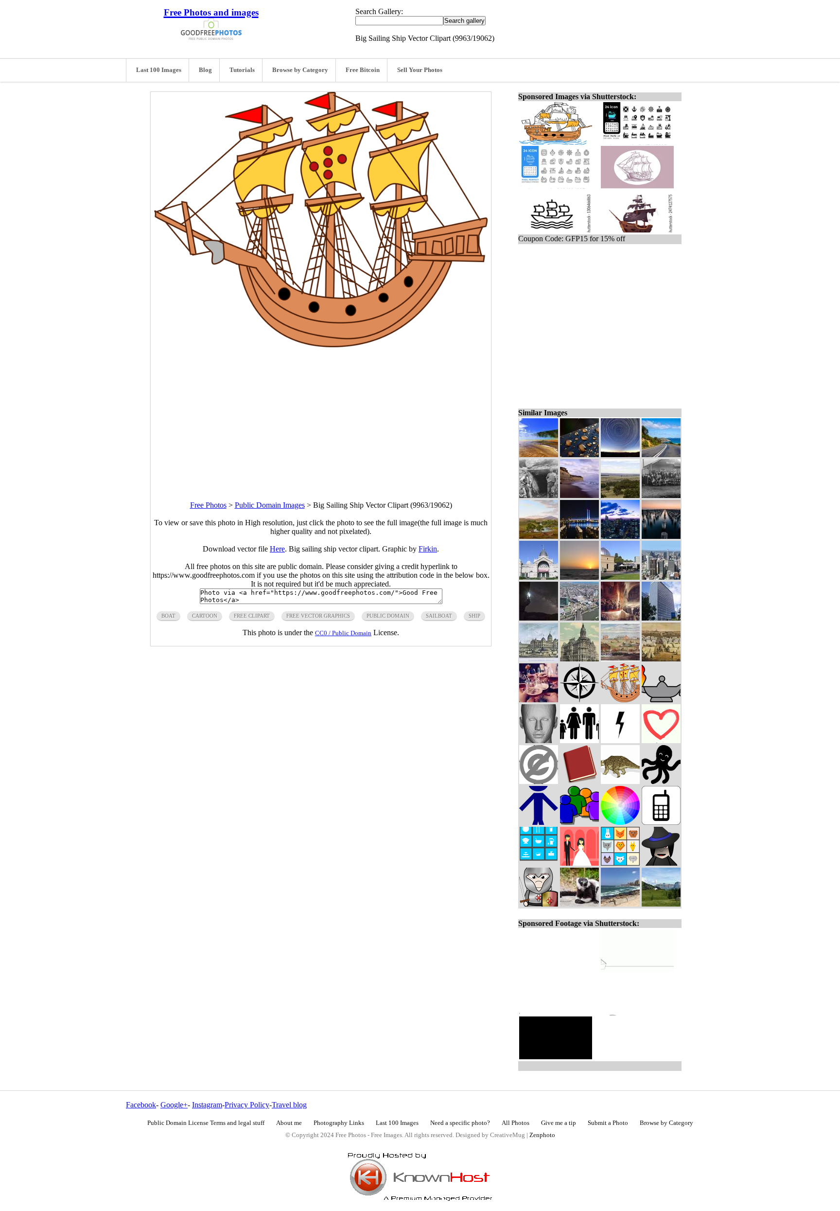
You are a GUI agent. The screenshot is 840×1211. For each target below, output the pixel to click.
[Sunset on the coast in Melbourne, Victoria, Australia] (579, 577)
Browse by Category (300, 70)
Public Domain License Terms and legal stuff (205, 1123)
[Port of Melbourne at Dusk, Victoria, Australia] (661, 536)
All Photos (515, 1123)
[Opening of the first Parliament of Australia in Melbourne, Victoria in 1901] (620, 618)
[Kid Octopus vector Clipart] (661, 781)
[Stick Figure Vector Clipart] (538, 822)
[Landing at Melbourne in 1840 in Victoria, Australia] (620, 659)
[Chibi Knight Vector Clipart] (538, 904)
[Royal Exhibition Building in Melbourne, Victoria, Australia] (538, 659)
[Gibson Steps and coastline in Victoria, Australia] (579, 495)
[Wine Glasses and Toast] (538, 699)
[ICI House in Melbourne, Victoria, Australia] (661, 618)
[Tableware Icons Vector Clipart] (538, 863)
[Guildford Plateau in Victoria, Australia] (620, 495)
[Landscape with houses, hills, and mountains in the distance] (661, 904)
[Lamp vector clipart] (661, 699)
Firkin (428, 549)
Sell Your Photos (419, 70)
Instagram (207, 1105)
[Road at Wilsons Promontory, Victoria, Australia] (661, 454)
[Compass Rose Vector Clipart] (579, 699)
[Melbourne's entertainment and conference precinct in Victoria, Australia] (579, 618)
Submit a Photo (608, 1123)
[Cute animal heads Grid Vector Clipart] (620, 863)
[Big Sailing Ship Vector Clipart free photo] (321, 344)
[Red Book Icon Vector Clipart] (579, 781)
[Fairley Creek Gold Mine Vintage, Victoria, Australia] (538, 495)
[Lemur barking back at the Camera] (579, 904)
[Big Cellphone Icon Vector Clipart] (661, 822)
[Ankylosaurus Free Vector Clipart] (620, 781)
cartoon (204, 616)
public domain (388, 616)
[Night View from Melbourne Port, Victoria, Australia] (579, 536)
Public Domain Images (270, 505)
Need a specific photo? (460, 1123)
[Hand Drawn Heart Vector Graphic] (661, 740)
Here (277, 549)
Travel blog (289, 1105)
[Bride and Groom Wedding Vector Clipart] (579, 863)
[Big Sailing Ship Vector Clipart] (620, 699)
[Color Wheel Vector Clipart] (620, 822)
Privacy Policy (247, 1105)
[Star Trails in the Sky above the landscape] (620, 454)
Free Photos (208, 505)
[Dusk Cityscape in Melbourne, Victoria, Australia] (620, 536)
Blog (205, 70)
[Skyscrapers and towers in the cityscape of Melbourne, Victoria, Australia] (661, 577)
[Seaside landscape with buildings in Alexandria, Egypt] (620, 904)
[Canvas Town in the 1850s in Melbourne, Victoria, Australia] (661, 659)
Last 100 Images (158, 70)
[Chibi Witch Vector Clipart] (661, 863)
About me (289, 1123)
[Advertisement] (321, 415)
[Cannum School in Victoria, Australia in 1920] (661, 495)
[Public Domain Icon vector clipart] (538, 781)
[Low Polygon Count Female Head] (538, 740)
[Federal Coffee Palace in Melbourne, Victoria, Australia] (579, 659)
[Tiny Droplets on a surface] (579, 454)
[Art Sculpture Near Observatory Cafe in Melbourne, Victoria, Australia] (620, 577)
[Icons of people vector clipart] (579, 822)
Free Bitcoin (363, 70)
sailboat (439, 616)
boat (168, 616)
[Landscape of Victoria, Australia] (538, 536)
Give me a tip (558, 1123)
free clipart (252, 616)
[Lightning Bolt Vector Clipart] (620, 740)
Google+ (174, 1105)
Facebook (141, 1105)
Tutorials (242, 70)
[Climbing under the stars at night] (538, 618)
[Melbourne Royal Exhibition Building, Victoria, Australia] (538, 577)
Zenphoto (542, 1135)
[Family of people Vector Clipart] (579, 740)
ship (474, 616)
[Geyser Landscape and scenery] (538, 454)
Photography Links (339, 1123)
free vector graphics (318, 616)
